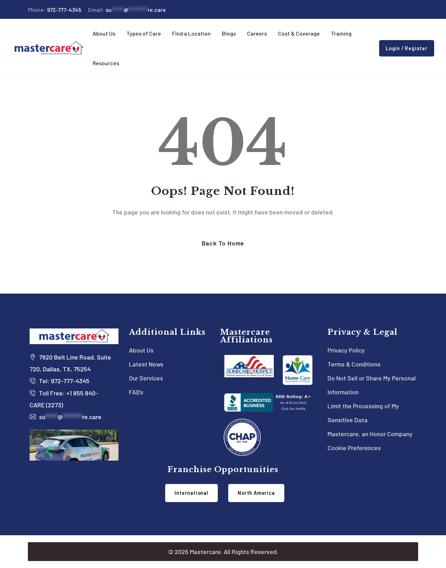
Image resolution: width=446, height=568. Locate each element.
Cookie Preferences (354, 448)
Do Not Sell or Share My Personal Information (372, 385)
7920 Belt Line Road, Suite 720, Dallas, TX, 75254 (70, 363)
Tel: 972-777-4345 (64, 381)
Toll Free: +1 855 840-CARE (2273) (64, 399)
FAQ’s (136, 392)
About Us (141, 350)
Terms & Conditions (354, 364)
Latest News (146, 364)
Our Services (146, 378)
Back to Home (223, 243)
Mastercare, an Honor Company (370, 434)
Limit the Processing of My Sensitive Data (363, 413)
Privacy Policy (346, 350)
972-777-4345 (54, 9)
